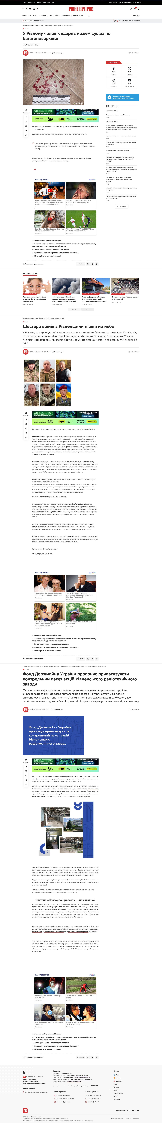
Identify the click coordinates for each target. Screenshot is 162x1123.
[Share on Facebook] (26, 117)
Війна (55, 293)
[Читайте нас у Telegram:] (109, 97)
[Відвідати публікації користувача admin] (25, 53)
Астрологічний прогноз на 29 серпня (48, 240)
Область (121, 293)
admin (31, 53)
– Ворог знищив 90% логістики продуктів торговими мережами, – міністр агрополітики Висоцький (65, 299)
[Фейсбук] (23, 8)
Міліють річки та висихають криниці (47, 256)
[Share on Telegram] (26, 130)
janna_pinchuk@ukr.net (85, 1079)
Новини (26, 28)
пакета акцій (93, 789)
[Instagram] (113, 83)
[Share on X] (26, 121)
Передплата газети (125, 2)
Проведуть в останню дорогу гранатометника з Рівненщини (56, 253)
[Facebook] (113, 71)
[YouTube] (30, 8)
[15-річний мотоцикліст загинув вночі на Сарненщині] (125, 286)
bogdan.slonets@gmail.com (82, 1077)
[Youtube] (129, 83)
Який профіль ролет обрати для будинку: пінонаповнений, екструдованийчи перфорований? (94, 299)
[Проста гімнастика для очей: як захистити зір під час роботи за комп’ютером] (37, 286)
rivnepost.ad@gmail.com (74, 1081)
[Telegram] (37, 8)
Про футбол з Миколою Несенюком (130, 20)
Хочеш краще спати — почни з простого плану (51, 249)
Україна (68, 293)
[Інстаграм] (34, 8)
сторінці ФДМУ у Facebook (54, 931)
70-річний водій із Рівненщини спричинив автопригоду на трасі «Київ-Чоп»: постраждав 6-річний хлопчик (121, 169)
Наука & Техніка (87, 293)
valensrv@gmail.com (82, 1075)
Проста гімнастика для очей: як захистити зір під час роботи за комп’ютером (34, 299)
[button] (131, 9)
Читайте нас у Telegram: (121, 96)
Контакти (138, 2)
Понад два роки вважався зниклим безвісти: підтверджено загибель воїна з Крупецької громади (120, 159)
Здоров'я (26, 293)
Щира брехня (38, 20)
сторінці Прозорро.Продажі (78, 931)
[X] (26, 8)
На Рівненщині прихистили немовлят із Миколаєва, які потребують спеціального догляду (119, 179)
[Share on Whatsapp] (26, 126)
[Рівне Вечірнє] (25, 1110)
